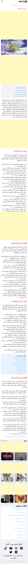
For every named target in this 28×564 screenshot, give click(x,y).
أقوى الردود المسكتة (20, 92)
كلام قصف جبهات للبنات (20, 365)
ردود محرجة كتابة (20, 90)
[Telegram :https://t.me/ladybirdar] (16, 553)
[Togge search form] (2, 1)
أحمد (7, 436)
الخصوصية (8, 555)
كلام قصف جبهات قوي (20, 359)
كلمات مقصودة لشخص (20, 371)
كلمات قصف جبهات (21, 369)
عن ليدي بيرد (18, 555)
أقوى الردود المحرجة (19, 96)
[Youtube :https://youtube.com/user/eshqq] (11, 549)
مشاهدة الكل (4, 440)
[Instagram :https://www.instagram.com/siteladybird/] (16, 549)
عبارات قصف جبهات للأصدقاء (18, 363)
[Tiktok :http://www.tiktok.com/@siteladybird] (5, 549)
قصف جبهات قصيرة (21, 361)
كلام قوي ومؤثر (22, 372)
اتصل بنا (13, 558)
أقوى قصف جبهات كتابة (20, 357)
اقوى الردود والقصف (19, 94)
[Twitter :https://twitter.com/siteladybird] (11, 553)
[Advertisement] (14, 25)
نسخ (15, 166)
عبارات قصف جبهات (21, 367)
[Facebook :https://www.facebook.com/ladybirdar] (21, 549)
